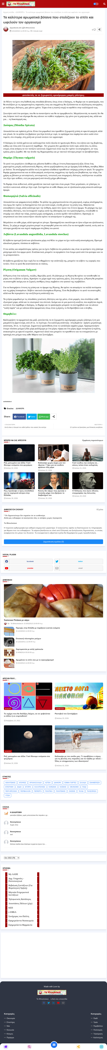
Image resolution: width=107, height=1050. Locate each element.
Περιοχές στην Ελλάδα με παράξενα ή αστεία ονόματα (38, 628)
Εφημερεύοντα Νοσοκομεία (21, 920)
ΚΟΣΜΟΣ (63, 787)
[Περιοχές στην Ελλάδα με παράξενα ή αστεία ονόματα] (9, 631)
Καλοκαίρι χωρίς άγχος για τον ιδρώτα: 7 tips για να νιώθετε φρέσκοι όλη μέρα (52, 465)
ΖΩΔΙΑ (19, 787)
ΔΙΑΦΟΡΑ (20, 12)
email (80, 568)
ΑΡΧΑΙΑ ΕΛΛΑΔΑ (35, 783)
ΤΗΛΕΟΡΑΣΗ (91, 791)
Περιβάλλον (98, 1026)
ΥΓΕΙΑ (7, 795)
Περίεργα (10, 1037)
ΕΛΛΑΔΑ (83, 783)
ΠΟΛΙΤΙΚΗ (48, 791)
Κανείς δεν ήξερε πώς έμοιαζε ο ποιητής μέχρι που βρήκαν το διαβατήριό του (52, 493)
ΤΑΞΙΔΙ (81, 791)
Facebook (21, 417)
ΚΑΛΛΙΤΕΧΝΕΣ (39, 787)
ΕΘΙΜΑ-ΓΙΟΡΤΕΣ (70, 783)
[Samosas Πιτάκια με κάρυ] (53, 600)
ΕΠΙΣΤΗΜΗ (9, 787)
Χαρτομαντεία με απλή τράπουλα (29, 649)
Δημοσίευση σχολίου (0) (53, 542)
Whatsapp (45, 417)
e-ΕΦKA (12, 912)
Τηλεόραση (98, 1034)
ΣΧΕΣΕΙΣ (72, 791)
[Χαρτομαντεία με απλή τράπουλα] (9, 652)
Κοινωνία (10, 1030)
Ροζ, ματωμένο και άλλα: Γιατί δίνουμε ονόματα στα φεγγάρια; (18, 464)
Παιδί (95, 1018)
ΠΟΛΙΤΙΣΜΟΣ (60, 791)
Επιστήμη (11, 1022)
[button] (104, 3)
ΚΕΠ (10, 908)
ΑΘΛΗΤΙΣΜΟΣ (10, 783)
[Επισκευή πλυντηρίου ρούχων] (9, 642)
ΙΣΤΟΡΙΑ (28, 787)
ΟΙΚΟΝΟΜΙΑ (74, 787)
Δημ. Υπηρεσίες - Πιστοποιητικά (16, 879)
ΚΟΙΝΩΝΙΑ (52, 787)
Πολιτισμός (97, 1030)
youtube (30, 568)
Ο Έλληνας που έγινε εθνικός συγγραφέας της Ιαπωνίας (85, 492)
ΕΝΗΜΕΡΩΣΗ (95, 783)
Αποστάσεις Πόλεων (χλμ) (20, 903)
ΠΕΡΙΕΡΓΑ (38, 791)
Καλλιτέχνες (98, 1037)
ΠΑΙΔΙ (84, 787)
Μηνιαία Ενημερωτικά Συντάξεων (18, 893)
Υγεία (95, 1022)
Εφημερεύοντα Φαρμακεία (20, 925)
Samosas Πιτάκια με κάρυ (16, 620)
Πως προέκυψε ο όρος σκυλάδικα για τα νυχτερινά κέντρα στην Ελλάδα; (19, 493)
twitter (80, 561)
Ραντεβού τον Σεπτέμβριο (66, 714)
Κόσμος (10, 1034)
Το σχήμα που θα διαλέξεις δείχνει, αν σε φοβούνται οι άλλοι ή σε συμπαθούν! (27, 715)
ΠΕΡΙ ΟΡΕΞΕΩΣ (11, 791)
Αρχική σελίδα (8, 12)
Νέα (8, 1026)
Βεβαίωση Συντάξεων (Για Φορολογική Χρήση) (20, 886)
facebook (30, 561)
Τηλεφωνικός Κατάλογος (19, 899)
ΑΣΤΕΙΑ (47, 783)
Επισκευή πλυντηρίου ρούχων (28, 639)
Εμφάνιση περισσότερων (92, 440)
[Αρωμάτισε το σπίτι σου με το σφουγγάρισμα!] (9, 663)
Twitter (32, 417)
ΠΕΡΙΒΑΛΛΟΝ (25, 791)
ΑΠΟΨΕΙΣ (22, 783)
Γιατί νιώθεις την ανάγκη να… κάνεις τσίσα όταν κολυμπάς (85, 464)
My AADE (13, 874)
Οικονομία (11, 1018)
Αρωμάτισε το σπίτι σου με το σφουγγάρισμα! (35, 660)
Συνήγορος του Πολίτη (18, 916)
